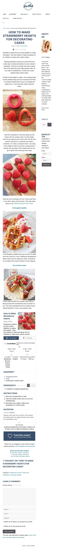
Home (4, 14)
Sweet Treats (36, 14)
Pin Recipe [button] (28, 338)
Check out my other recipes (19, 451)
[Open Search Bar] (3, 22)
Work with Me (17, 18)
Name (43, 157)
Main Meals (24, 14)
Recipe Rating (7, 485)
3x (33, 385)
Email (43, 151)
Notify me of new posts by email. (15, 526)
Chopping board (11, 377)
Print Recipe (12, 338)
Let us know (18, 437)
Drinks (47, 14)
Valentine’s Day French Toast (23, 203)
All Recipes (12, 14)
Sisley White (8, 321)
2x (31, 385)
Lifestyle (6, 18)
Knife (7, 379)
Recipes (8, 28)
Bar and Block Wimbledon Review (20, 456)
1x (28, 385)
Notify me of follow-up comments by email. (18, 522)
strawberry (26, 452)
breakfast (14, 452)
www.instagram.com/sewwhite (25, 446)
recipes (20, 452)
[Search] (49, 124)
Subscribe (46, 164)
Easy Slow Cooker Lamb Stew (20, 454)
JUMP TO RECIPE (20, 49)
